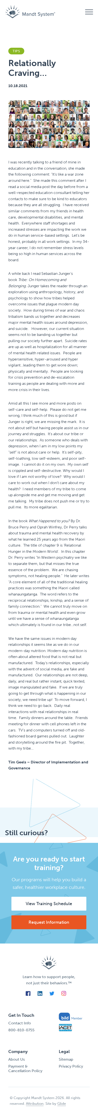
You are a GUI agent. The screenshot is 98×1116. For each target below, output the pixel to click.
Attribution (35, 1103)
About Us (16, 1059)
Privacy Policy (71, 1066)
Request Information (49, 922)
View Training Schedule (49, 903)
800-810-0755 (21, 1030)
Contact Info (19, 1023)
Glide (61, 1103)
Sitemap (66, 1059)
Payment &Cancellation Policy (25, 1068)
